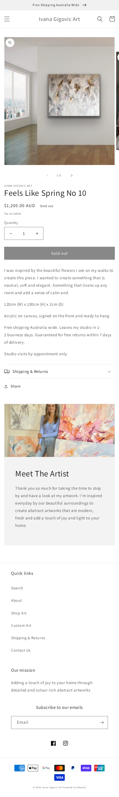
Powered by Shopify (74, 787)
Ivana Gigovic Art (52, 787)
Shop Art (19, 613)
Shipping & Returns (28, 637)
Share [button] (16, 386)
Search (17, 587)
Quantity (11, 222)
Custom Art (21, 625)
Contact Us (21, 650)
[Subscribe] (101, 722)
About (16, 600)
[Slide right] (72, 175)
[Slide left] (47, 175)
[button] (7, 19)
